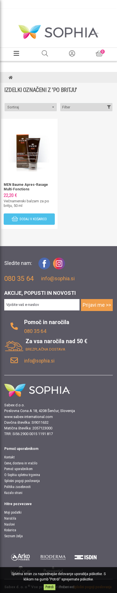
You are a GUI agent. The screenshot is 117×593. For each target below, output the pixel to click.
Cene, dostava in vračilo (20, 463)
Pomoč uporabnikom (18, 469)
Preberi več (67, 587)
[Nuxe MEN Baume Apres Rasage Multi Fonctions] (29, 147)
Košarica (10, 530)
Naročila (10, 518)
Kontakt (9, 457)
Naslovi (9, 524)
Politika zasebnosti (17, 487)
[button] (30, 107)
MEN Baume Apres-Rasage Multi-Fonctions (26, 187)
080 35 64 (35, 331)
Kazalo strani (13, 493)
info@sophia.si (58, 278)
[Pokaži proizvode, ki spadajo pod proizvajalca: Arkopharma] (20, 556)
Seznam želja (13, 536)
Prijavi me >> (97, 305)
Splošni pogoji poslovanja (22, 481)
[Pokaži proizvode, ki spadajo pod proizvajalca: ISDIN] (85, 556)
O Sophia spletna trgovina (22, 475)
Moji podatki (13, 512)
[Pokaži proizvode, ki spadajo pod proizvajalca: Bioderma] (53, 556)
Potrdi (49, 587)
